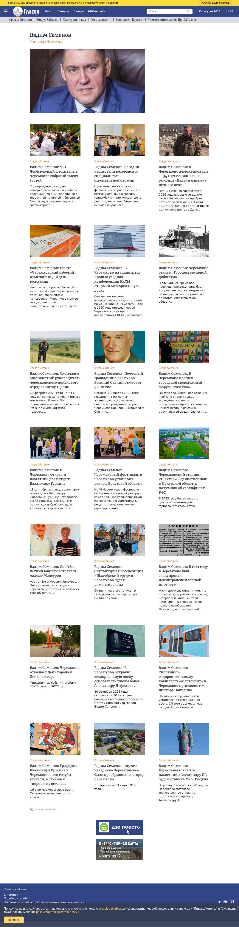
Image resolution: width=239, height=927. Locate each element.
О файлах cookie (16, 898)
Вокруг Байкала (47, 19)
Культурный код (74, 19)
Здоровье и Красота (129, 19)
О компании (12, 894)
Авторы (78, 11)
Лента (49, 11)
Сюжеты (63, 11)
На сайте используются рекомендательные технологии (44, 902)
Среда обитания (20, 19)
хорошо (13, 919)
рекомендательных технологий (57, 912)
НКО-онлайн (96, 11)
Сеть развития (101, 19)
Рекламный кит (15, 889)
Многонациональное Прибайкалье (172, 19)
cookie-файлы (111, 908)
